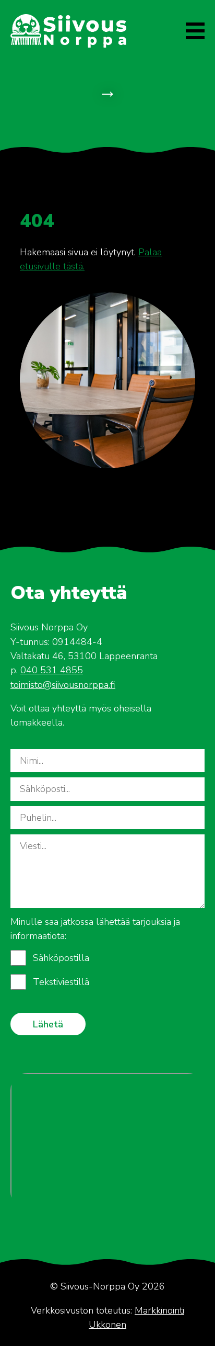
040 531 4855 (51, 670)
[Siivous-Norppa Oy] (68, 31)
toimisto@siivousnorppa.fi (62, 684)
